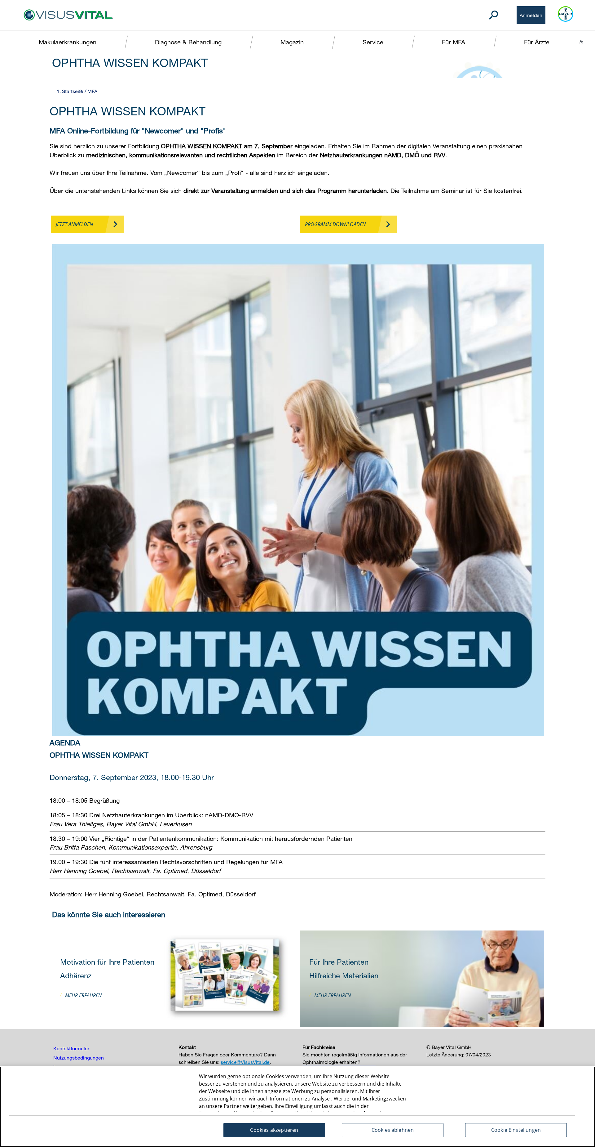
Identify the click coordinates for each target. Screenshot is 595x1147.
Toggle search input (493, 15)
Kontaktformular (71, 1048)
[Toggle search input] (493, 15)
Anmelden (531, 15)
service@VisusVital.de (245, 1062)
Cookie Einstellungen (516, 1130)
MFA (92, 91)
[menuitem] (67, 42)
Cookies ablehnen (393, 1130)
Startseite (72, 91)
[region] (297, 1106)
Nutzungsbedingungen (78, 1058)
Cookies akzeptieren (274, 1130)
